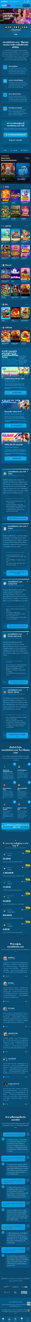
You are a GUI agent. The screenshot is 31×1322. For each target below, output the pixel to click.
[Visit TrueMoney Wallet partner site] (7, 1292)
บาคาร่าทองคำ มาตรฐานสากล (18, 682)
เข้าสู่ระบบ (18, 5)
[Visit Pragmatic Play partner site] (7, 1287)
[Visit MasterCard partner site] (24, 1292)
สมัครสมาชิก (26, 5)
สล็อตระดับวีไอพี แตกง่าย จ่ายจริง (17, 518)
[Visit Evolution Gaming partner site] (24, 1287)
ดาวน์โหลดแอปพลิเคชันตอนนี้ (15, 135)
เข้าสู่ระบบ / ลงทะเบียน (15, 140)
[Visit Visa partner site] (15, 1292)
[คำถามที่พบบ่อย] (28, 1303)
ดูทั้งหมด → (27, 187)
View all (27, 158)
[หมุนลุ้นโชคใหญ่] (28, 1310)
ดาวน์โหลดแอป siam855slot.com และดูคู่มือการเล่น (15, 826)
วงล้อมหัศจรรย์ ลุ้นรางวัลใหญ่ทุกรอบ (17, 735)
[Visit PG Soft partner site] (15, 1287)
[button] (14, 22)
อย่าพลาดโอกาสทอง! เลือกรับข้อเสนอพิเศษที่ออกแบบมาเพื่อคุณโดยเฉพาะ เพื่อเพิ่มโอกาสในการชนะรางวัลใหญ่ (24, 360)
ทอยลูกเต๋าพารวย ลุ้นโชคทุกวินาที (17, 626)
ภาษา (28, 1)
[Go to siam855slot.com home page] (5, 5)
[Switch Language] (24, 1)
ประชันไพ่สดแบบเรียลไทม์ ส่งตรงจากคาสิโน (17, 572)
